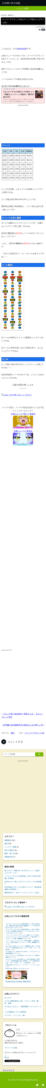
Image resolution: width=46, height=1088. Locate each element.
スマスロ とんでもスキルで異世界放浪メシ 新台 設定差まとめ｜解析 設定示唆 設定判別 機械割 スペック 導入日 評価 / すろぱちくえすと (23, 925)
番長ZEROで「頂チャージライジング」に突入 (21, 893)
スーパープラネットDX (34, 733)
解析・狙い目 (9, 853)
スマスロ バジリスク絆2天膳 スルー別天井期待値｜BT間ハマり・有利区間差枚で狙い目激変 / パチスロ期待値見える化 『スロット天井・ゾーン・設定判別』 (23, 960)
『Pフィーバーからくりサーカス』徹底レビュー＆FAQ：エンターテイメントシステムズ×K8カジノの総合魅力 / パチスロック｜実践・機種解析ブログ (23, 936)
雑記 (43, 29)
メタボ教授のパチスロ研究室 (15, 1012)
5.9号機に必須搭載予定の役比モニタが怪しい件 (23, 725)
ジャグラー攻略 (10, 847)
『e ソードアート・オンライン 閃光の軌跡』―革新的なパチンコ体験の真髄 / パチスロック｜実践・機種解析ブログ (23, 942)
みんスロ (7, 998)
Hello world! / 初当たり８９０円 (15, 968)
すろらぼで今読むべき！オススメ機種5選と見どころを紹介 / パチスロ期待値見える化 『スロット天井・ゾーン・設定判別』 (23, 947)
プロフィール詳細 (10, 1048)
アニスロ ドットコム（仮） (15, 1015)
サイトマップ (8, 1070)
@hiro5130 (21, 49)
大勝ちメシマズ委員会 (23, 431)
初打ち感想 (8, 850)
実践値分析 (8, 857)
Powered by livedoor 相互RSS (18, 982)
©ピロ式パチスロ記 (15, 1080)
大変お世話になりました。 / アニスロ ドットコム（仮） (23, 965)
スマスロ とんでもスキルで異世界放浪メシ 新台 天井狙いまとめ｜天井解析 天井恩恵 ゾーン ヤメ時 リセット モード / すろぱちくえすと (23, 931)
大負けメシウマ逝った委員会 (23, 414)
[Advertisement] (23, 40)
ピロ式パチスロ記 (11, 3)
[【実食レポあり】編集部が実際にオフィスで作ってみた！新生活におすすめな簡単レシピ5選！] (16, 978)
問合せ (6, 1057)
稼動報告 (7, 840)
